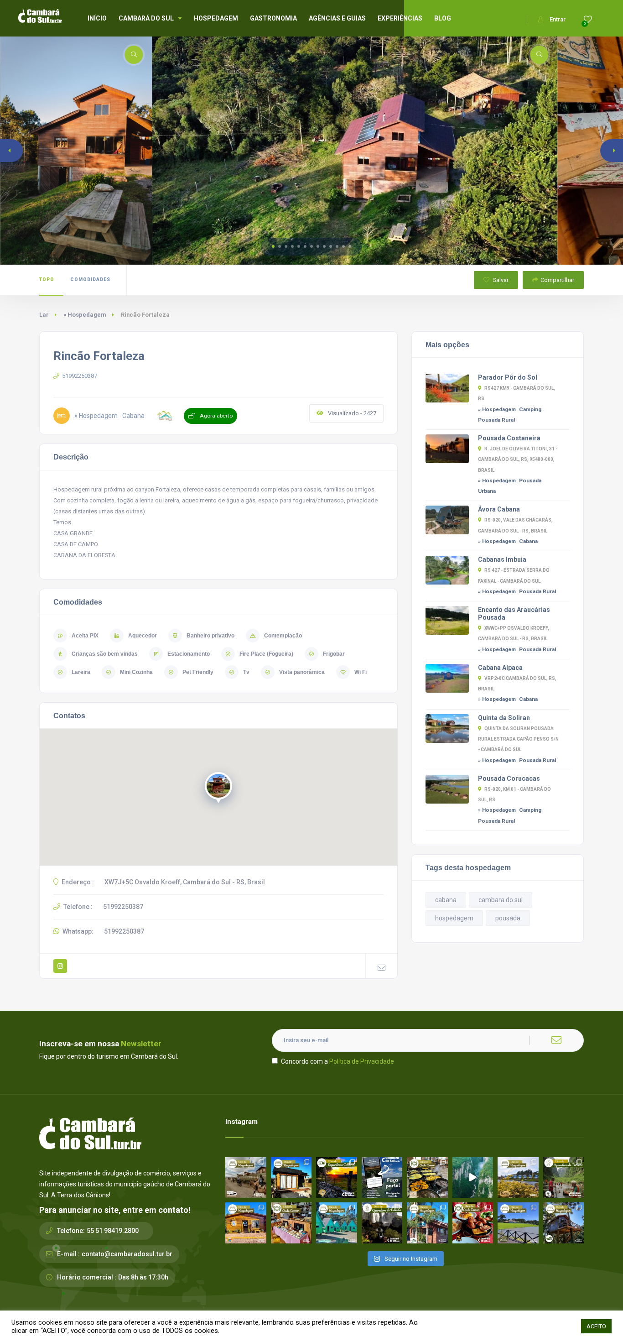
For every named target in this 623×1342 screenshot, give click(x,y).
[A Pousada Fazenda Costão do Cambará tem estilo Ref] (245, 1177)
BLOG (442, 18)
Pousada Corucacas (509, 778)
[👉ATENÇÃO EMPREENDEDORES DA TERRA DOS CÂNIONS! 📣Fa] (382, 1177)
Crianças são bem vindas (105, 654)
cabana (446, 899)
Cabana (528, 541)
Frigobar (334, 654)
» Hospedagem (84, 314)
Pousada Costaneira (509, 438)
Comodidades (90, 279)
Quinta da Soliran (504, 717)
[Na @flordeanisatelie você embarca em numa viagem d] (291, 1222)
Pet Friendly (197, 672)
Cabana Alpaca (500, 667)
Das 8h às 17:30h (143, 1277)
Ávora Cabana (499, 509)
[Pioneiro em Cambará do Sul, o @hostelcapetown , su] (245, 1222)
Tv (246, 672)
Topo (46, 279)
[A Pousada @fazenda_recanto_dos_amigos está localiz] (518, 1177)
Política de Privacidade (361, 1061)
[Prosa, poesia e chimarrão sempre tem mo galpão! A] (336, 1177)
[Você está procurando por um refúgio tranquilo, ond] (427, 1222)
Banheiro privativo (210, 635)
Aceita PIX (85, 635)
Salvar (500, 280)
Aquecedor (142, 635)
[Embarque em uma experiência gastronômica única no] (427, 1177)
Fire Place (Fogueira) (266, 654)
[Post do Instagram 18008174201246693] (472, 1177)
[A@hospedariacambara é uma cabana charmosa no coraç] (291, 1177)
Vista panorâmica (302, 672)
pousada (507, 918)
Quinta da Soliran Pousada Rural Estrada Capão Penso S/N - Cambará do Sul (518, 739)
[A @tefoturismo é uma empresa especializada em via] (382, 1222)
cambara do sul (500, 899)
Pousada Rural (496, 420)
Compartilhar (557, 280)
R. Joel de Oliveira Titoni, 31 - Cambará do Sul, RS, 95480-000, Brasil (517, 459)
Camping (530, 409)
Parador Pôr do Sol (507, 377)
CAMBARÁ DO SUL (146, 18)
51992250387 (79, 375)
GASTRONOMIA (273, 18)
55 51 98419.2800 (113, 1230)
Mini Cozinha (136, 672)
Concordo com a (337, 1061)
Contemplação (283, 635)
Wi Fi (360, 672)
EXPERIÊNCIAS (400, 18)
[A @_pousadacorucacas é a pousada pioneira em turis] (518, 1222)
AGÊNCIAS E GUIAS (337, 18)
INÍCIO (97, 18)
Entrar (558, 19)
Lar (44, 314)
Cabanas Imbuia (502, 559)
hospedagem (454, 918)
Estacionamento (188, 654)
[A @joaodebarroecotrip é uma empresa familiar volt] (563, 1177)
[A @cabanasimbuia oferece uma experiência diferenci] (563, 1222)
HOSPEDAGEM (216, 18)
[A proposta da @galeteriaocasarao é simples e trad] (472, 1222)
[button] (273, 246)
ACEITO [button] (596, 1326)
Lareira (81, 672)
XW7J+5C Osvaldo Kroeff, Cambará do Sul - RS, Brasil (184, 882)
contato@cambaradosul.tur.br (127, 1254)
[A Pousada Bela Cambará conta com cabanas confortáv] (336, 1222)
